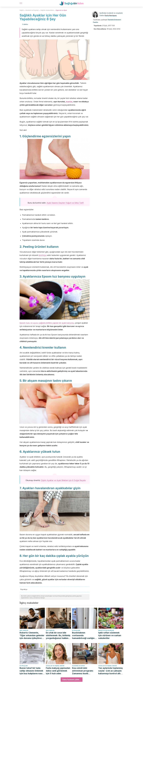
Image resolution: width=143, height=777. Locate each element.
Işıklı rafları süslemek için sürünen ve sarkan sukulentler (109, 635)
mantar (69, 101)
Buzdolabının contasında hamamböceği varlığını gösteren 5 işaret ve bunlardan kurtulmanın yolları (83, 635)
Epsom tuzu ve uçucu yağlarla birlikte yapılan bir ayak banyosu (47, 323)
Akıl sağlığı (24, 630)
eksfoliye (42, 255)
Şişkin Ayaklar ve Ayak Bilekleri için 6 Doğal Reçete (63, 480)
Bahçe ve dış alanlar (106, 630)
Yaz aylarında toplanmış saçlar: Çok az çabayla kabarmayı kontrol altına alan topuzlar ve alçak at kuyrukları (110, 671)
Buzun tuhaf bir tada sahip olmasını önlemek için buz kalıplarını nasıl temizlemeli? (31, 671)
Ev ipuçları (76, 630)
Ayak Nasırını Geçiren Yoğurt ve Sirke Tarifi (65, 203)
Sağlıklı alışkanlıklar (47, 10)
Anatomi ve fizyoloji (32, 10)
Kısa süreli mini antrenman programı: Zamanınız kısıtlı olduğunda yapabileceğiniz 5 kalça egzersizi (84, 671)
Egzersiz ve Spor (61, 10)
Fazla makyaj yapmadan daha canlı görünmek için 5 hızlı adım (58, 671)
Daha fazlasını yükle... (71, 680)
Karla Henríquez (111, 15)
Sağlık (22, 10)
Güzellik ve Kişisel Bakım (55, 666)
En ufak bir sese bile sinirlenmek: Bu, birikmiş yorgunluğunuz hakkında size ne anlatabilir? (58, 635)
